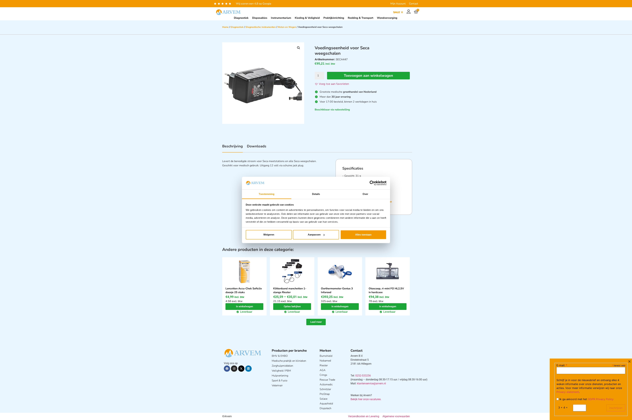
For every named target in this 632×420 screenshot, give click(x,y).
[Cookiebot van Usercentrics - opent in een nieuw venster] (372, 183)
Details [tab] (316, 194)
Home (225, 27)
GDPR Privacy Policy (601, 399)
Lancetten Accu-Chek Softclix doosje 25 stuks (243, 290)
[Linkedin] (248, 368)
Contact (413, 3)
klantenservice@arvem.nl (371, 383)
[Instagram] (234, 368)
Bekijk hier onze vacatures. (366, 399)
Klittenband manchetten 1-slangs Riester (289, 290)
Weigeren (268, 234)
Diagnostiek (237, 27)
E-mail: (561, 365)
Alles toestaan (363, 234)
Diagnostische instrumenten (261, 27)
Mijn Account (398, 3)
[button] (299, 48)
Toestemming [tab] (266, 194)
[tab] (232, 148)
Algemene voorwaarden (396, 416)
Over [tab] (365, 194)
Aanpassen (314, 234)
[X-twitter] (241, 368)
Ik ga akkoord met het (586, 399)
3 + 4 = (563, 407)
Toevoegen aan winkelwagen (368, 75)
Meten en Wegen (287, 27)
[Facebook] (227, 368)
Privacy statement (567, 392)
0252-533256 (363, 375)
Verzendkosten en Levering (363, 416)
